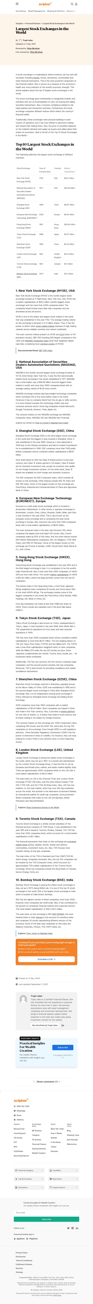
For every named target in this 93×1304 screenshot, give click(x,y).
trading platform (68, 711)
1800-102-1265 (23, 1106)
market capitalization (59, 574)
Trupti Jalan (28, 40)
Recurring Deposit (21, 1156)
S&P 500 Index (45, 350)
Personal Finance (33, 23)
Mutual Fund (19, 1129)
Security (19, 1268)
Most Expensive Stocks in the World (43, 807)
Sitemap (19, 1272)
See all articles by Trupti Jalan (45, 1025)
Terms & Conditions (24, 1260)
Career (53, 1147)
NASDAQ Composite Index (37, 341)
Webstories (72, 1144)
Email (19, 1115)
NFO (15, 1147)
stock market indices (45, 326)
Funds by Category (25, 1170)
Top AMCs (57, 1170)
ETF (15, 1142)
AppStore (21, 1239)
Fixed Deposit (20, 1133)
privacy (59, 1055)
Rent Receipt (72, 1140)
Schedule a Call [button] (45, 959)
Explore (15, 1124)
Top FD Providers (25, 1179)
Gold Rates (18, 1151)
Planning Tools (73, 1135)
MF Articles (37, 1131)
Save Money (21, 11)
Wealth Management (36, 11)
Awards (54, 1138)
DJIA (61, 334)
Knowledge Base (33, 1125)
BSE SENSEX (58, 914)
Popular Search (59, 1187)
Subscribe (46, 1219)
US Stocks (18, 1138)
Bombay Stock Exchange (27, 274)
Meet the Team (57, 1129)
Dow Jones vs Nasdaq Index (40, 933)
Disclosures (21, 1257)
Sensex (39, 917)
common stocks (47, 344)
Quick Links (67, 1125)
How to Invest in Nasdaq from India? (51, 423)
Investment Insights (30, 1038)
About (51, 1124)
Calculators (22, 1187)
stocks (36, 77)
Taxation (35, 1135)
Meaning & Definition (56, 11)
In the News (56, 1142)
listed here (57, 1295)
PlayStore (33, 1239)
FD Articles (36, 1140)
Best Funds (57, 1179)
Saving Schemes (39, 1149)
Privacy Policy (21, 1253)
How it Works (56, 1133)
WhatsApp (21, 1111)
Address (20, 1120)
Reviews (54, 1151)
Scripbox (19, 23)
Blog (69, 1131)
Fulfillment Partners (24, 1264)
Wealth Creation (39, 1153)
